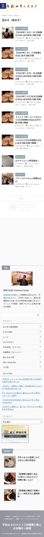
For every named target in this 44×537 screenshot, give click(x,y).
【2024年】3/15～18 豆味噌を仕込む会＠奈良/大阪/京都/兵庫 (28, 76)
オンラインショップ (32, 519)
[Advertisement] (22, 242)
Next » (22, 198)
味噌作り (26, 148)
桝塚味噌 (7, 295)
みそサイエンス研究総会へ (27, 160)
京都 (32, 40)
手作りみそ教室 (34, 38)
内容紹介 (15, 516)
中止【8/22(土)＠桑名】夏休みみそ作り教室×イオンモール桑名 (21, 394)
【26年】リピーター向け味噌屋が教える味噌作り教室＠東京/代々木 (22, 380)
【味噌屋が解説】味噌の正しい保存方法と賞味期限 (29, 493)
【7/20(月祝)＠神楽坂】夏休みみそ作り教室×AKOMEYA (20, 401)
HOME (7, 516)
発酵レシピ (19, 519)
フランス (31, 164)
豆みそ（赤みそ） (21, 105)
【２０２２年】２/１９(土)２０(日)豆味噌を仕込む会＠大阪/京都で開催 (28, 120)
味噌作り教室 (28, 166)
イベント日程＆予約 (27, 516)
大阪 (28, 40)
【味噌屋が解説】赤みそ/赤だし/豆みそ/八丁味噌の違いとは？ (28, 477)
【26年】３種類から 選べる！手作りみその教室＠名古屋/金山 (22, 407)
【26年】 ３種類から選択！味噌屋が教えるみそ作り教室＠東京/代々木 (22, 387)
